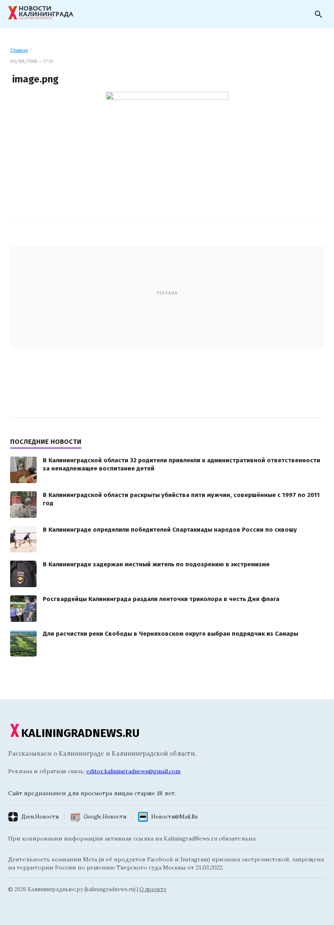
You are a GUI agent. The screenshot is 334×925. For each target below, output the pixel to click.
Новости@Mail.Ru (174, 816)
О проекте (153, 889)
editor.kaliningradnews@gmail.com (133, 771)
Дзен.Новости (40, 816)
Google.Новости (105, 816)
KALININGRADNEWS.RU (80, 733)
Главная (19, 50)
